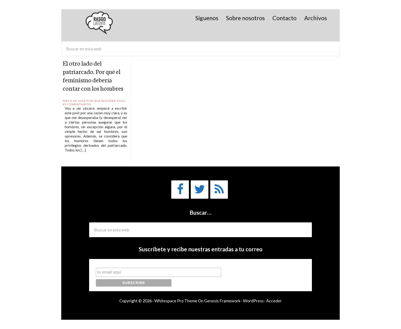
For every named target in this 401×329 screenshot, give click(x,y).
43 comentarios (77, 104)
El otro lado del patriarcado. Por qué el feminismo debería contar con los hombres (93, 75)
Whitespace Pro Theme (175, 300)
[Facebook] (180, 189)
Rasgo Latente (99, 25)
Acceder (274, 300)
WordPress (253, 300)
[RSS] (219, 189)
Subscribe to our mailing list (120, 263)
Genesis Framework (222, 300)
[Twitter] (199, 189)
